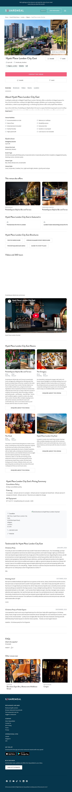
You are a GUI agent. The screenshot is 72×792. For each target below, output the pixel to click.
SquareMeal (14, 10)
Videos (23, 88)
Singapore (8, 738)
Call (27, 66)
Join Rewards (54, 11)
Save (63, 59)
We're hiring (8, 725)
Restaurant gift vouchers (11, 708)
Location (36, 88)
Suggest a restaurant (10, 714)
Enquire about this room (20, 408)
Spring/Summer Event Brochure (38, 240)
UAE (6, 741)
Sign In (43, 10)
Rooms (30, 88)
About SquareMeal (10, 721)
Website (21, 66)
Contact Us (8, 723)
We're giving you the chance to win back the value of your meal (36, 3)
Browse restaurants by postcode (13, 710)
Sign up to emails (13, 767)
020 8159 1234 (13, 530)
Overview (8, 88)
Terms (7, 727)
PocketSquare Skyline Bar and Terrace (18, 209)
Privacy (7, 730)
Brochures (16, 88)
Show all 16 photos (58, 52)
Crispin (46, 686)
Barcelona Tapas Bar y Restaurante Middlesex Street (22, 687)
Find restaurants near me (11, 712)
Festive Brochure (13, 240)
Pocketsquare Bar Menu (16, 246)
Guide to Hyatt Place (38, 246)
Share (52, 59)
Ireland (7, 736)
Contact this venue (36, 74)
